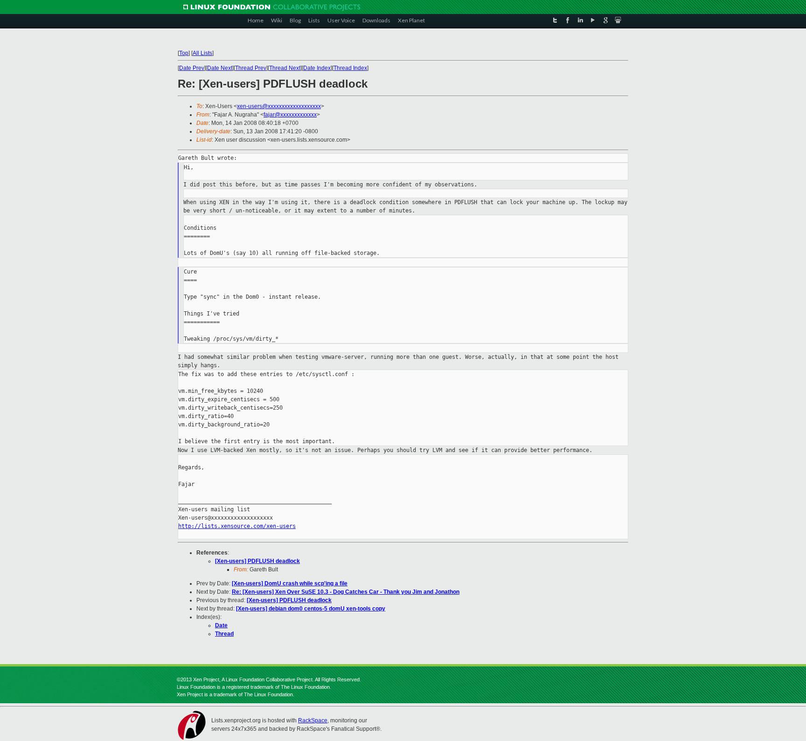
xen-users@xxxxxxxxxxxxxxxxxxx (279, 106)
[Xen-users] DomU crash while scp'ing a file (289, 583)
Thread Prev (250, 68)
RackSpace (312, 720)
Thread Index (350, 68)
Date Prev (191, 68)
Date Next (219, 68)
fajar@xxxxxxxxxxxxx (290, 114)
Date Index (317, 68)
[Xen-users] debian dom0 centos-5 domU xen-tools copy (310, 608)
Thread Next (284, 68)
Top (183, 53)
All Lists (202, 53)
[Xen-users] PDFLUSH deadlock (257, 561)
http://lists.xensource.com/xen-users (237, 526)
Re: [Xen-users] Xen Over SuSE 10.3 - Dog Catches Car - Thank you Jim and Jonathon (345, 592)
